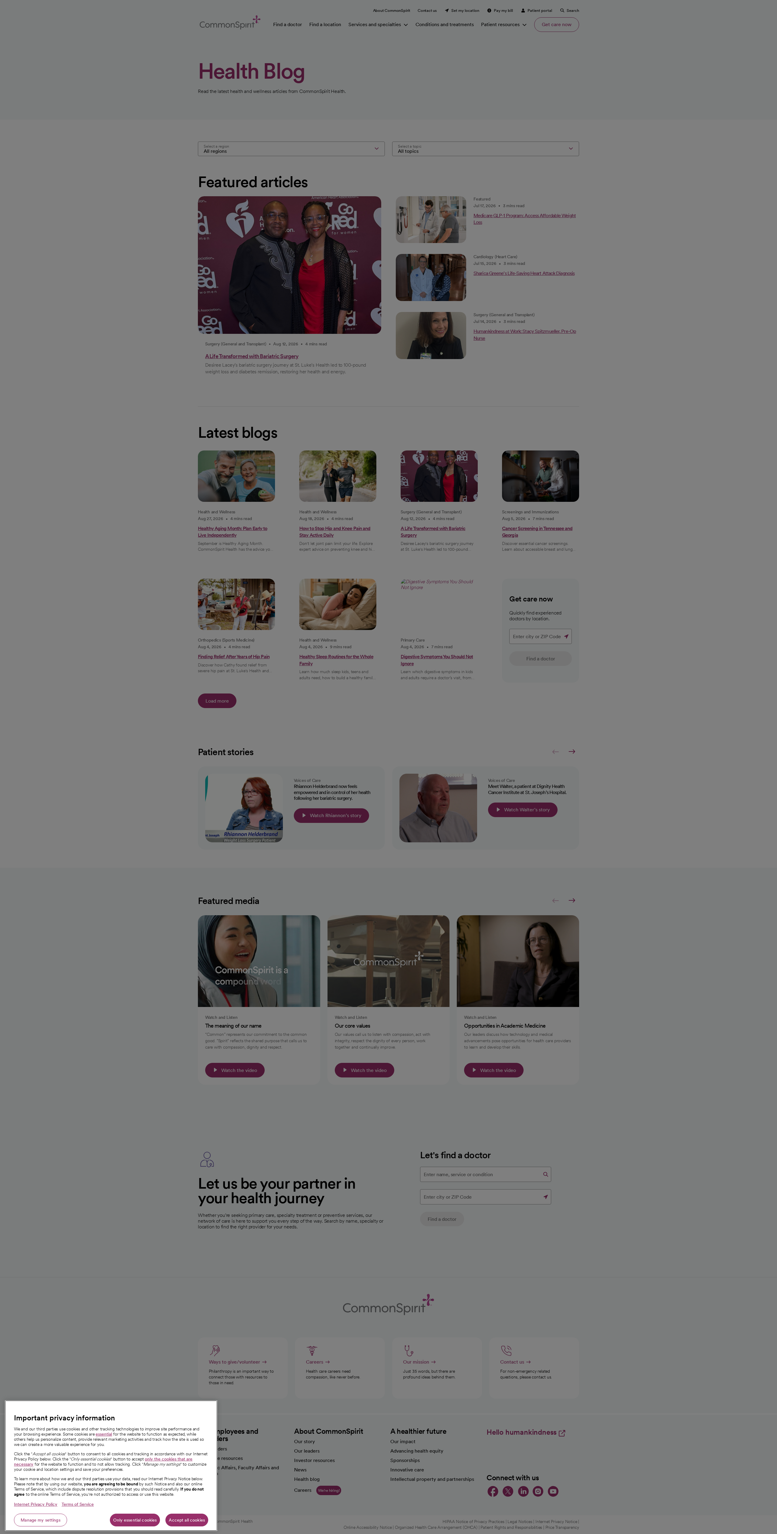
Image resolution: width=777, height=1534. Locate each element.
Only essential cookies (135, 1520)
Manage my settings (40, 1520)
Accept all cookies (187, 1520)
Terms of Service (78, 1504)
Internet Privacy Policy (35, 1504)
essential (104, 1434)
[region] (111, 1465)
